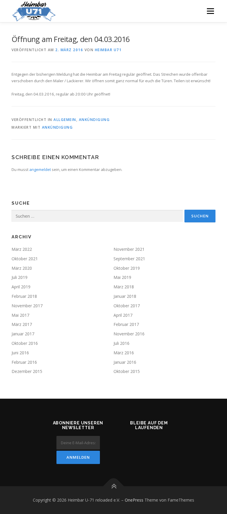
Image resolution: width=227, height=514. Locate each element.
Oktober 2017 (127, 305)
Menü (210, 11)
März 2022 (22, 249)
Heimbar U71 (108, 49)
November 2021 (129, 249)
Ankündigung (94, 119)
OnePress (134, 500)
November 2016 (129, 334)
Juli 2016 (121, 343)
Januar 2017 (23, 334)
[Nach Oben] (113, 486)
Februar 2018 (24, 296)
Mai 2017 (20, 315)
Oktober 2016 (25, 343)
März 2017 (22, 324)
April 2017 (123, 315)
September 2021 (129, 258)
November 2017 (27, 305)
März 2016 (124, 352)
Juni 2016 (20, 352)
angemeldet (40, 169)
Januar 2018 (125, 296)
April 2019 (21, 287)
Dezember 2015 (27, 371)
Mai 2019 (122, 277)
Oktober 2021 (25, 258)
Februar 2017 (126, 324)
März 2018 (124, 287)
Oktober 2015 (127, 371)
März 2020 (22, 268)
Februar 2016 (24, 362)
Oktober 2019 (127, 268)
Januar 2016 (125, 362)
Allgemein (64, 119)
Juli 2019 (19, 277)
